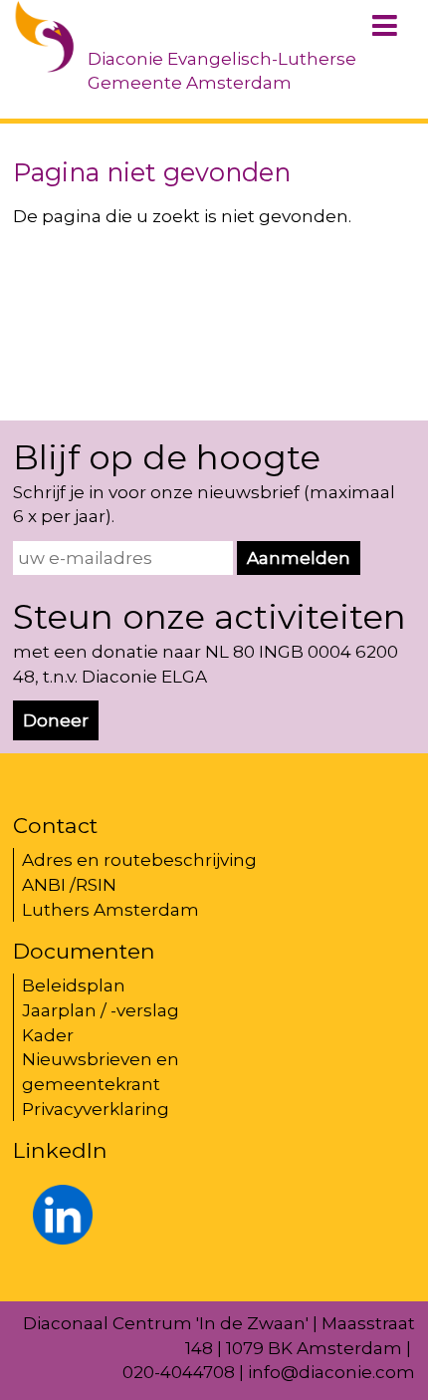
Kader (48, 1035)
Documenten (84, 951)
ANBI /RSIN (69, 885)
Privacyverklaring (95, 1109)
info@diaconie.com (331, 1372)
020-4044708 (178, 1372)
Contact (55, 825)
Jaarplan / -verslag (100, 1010)
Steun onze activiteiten (209, 617)
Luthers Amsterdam (110, 910)
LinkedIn (60, 1150)
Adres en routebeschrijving (139, 860)
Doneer (56, 720)
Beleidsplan (73, 985)
